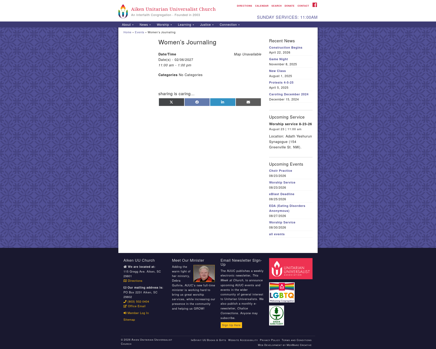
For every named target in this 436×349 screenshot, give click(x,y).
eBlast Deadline (281, 194)
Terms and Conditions (297, 340)
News (144, 24)
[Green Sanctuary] (277, 313)
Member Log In (138, 313)
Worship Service (282, 182)
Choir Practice (280, 170)
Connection (228, 24)
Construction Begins (285, 47)
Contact (303, 5)
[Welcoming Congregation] (282, 290)
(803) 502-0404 (138, 301)
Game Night (278, 59)
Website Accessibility (243, 340)
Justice (205, 24)
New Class (277, 71)
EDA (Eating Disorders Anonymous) (287, 208)
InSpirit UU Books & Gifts (208, 340)
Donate (290, 5)
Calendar (262, 5)
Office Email (136, 306)
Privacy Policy (270, 340)
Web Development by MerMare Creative (285, 345)
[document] (218, 137)
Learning (184, 24)
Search (276, 5)
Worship (163, 24)
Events (139, 32)
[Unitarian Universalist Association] (291, 268)
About (126, 24)
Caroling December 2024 (289, 94)
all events (277, 234)
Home (127, 32)
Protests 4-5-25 (281, 82)
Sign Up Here (231, 325)
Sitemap (129, 319)
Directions (244, 5)
